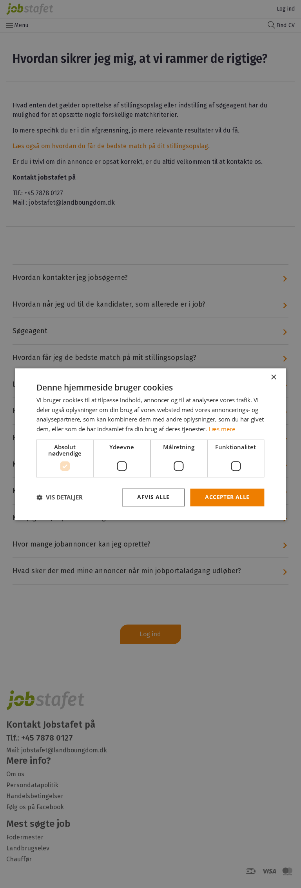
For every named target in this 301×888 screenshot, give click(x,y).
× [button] (273, 377)
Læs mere (222, 429)
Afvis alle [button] (153, 497)
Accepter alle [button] (227, 497)
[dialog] (150, 444)
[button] (59, 497)
